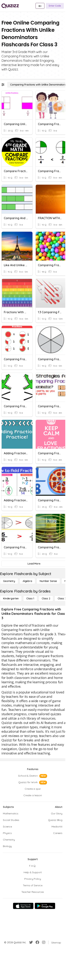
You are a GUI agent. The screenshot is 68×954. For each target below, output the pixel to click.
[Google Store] (45, 906)
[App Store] (23, 906)
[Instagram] (43, 942)
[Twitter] (31, 942)
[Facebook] (37, 942)
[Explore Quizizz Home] (10, 5)
